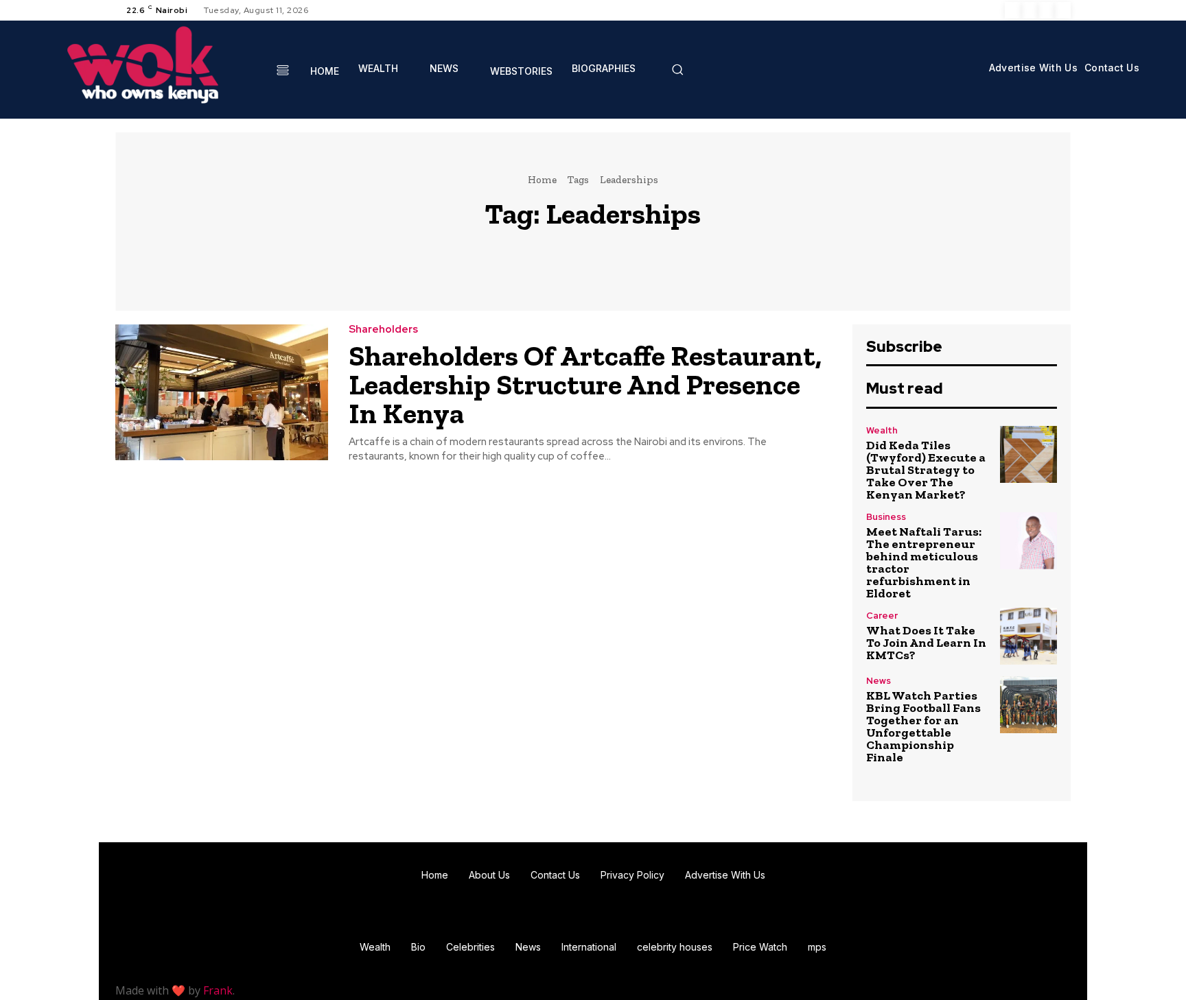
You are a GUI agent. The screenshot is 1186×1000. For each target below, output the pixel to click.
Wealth (882, 430)
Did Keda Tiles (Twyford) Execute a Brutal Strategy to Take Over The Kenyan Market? (926, 470)
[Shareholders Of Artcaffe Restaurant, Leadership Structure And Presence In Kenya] (221, 392)
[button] (677, 69)
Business (886, 516)
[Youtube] (1062, 10)
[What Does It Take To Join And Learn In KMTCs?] (1028, 636)
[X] (1046, 10)
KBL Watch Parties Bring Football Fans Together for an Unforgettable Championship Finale (923, 726)
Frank (218, 990)
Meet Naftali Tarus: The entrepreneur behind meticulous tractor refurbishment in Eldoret (923, 562)
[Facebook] (1013, 10)
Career (882, 615)
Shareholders (383, 329)
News (878, 680)
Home (542, 180)
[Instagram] (1029, 10)
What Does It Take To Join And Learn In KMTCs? (926, 643)
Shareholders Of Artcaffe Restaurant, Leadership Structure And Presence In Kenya (585, 384)
